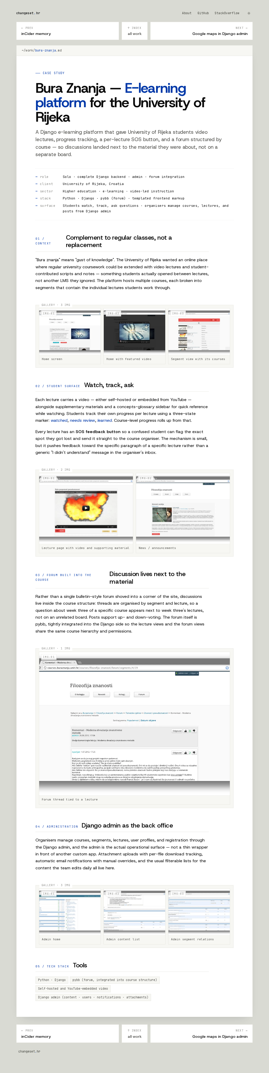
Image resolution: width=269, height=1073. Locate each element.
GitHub (203, 13)
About (187, 13)
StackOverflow (227, 13)
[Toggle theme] (249, 13)
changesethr (28, 13)
